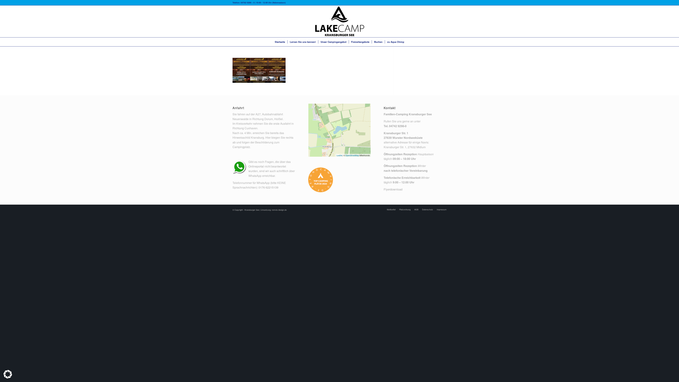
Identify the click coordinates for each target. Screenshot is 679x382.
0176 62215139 (268, 187)
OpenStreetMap (352, 155)
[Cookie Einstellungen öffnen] (8, 377)
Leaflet (339, 155)
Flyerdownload (393, 189)
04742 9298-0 (398, 126)
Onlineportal (256, 166)
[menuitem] (279, 41)
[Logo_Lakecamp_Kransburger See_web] (339, 21)
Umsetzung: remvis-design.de (274, 209)
